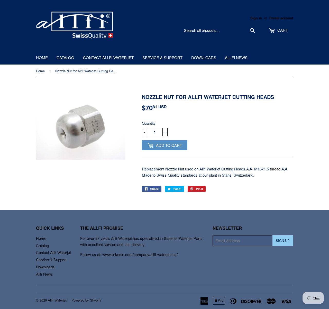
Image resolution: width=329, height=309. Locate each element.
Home (42, 57)
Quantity (149, 123)
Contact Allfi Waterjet (108, 57)
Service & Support (162, 57)
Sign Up (283, 240)
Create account (281, 18)
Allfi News (236, 57)
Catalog (65, 57)
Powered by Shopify (86, 300)
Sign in (256, 18)
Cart (282, 30)
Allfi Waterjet (57, 300)
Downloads (203, 57)
